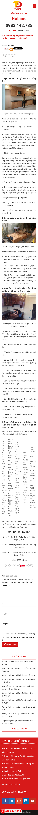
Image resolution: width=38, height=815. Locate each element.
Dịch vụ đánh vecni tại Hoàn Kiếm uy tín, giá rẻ (18, 675)
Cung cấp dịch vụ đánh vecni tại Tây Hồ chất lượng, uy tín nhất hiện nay (18, 687)
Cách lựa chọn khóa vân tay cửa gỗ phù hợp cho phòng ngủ (19, 669)
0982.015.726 (23, 30)
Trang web (5, 624)
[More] (11, 49)
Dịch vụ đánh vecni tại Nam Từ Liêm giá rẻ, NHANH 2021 (17, 694)
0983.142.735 (19, 25)
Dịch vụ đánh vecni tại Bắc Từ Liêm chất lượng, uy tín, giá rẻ (19, 701)
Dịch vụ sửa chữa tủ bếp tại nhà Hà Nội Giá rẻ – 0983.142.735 (19, 715)
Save (23, 566)
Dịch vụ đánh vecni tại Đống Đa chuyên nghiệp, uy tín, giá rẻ (19, 680)
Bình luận (6, 586)
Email (4, 614)
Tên (4, 604)
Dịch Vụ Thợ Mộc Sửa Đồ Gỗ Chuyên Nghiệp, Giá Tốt (18, 662)
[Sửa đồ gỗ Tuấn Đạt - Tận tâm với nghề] (18, 6)
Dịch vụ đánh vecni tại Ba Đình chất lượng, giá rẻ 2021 (18, 708)
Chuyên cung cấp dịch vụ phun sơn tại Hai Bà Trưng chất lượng (18, 722)
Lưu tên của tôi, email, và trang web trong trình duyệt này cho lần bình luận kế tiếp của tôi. (18, 637)
